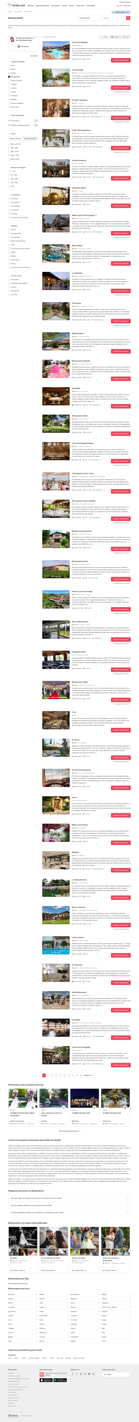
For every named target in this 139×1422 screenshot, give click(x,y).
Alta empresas (12, 1395)
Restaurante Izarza (80, 561)
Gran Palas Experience (81, 130)
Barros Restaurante (80, 622)
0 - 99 (13, 171)
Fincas (13, 65)
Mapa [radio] (127, 37)
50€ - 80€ (14, 148)
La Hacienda (77, 273)
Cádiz (41, 1303)
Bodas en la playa (79, 1358)
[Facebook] (72, 1374)
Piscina (13, 264)
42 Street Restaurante (81, 770)
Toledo (73, 1333)
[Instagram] (85, 1374)
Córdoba (11, 1328)
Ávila (103, 1333)
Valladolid (74, 1324)
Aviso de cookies (13, 1384)
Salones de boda (16, 81)
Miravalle (13, 1258)
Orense (10, 1333)
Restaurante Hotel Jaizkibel (83, 501)
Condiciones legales (14, 1376)
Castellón (11, 1307)
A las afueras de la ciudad (19, 217)
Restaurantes (15, 77)
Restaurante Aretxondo (82, 531)
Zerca (74, 797)
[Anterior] (9, 1108)
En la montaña (15, 206)
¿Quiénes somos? (13, 1398)
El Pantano (76, 303)
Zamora (41, 1341)
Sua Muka (76, 1020)
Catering (13, 84)
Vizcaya (104, 1299)
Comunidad (91, 6)
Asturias (104, 1311)
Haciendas (14, 96)
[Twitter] (76, 1374)
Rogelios (75, 852)
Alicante (11, 1299)
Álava (10, 1324)
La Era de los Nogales (81, 1047)
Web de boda (12, 1406)
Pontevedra (43, 1316)
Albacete (42, 1328)
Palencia (73, 1341)
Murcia (10, 1303)
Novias (64, 6)
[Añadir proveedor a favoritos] (67, 44)
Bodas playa (15, 107)
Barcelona (11, 1294)
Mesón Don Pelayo (80, 825)
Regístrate (127, 6)
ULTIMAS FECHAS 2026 (81, 1113)
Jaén (103, 1328)
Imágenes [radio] (117, 37)
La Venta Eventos (79, 880)
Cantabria (74, 1316)
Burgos (104, 1320)
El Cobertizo (77, 965)
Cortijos (13, 92)
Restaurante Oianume (81, 361)
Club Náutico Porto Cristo (83, 473)
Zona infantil (15, 260)
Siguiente (87, 1075)
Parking (13, 256)
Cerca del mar (15, 202)
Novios (71, 6)
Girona (73, 1303)
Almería (41, 1324)
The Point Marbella (80, 42)
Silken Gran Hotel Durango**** (84, 215)
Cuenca (104, 1324)
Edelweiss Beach (79, 188)
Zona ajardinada (16, 233)
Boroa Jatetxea (78, 907)
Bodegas (14, 99)
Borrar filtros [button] (34, 56)
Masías (13, 69)
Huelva (104, 1337)
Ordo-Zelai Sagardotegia (82, 443)
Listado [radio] (105, 37)
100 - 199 (14, 175)
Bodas (10, 11)
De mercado (15, 279)
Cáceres (42, 1337)
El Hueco (75, 740)
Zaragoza (74, 1311)
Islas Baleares (75, 1294)
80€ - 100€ (14, 152)
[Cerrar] (35, 37)
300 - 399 (14, 183)
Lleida (41, 1320)
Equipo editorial (13, 1400)
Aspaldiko (76, 388)
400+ (13, 186)
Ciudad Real (74, 1337)
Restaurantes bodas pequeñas (18, 1284)
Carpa (13, 245)
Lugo (9, 1341)
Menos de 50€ (16, 144)
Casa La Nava (78, 937)
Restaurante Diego (80, 682)
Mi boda (30, 6)
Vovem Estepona (79, 160)
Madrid (41, 1294)
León (9, 1320)
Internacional (15, 291)
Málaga (104, 1294)
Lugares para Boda (42, 6)
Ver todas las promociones (68, 1131)
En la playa (14, 199)
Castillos (13, 88)
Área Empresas (126, 2)
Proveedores (55, 6)
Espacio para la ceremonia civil (21, 267)
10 (81, 1075)
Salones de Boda (34, 1358)
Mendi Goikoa (77, 333)
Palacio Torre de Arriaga (82, 591)
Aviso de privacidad (14, 1381)
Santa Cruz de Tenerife (109, 1307)
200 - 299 (14, 179)
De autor (14, 287)
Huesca (73, 1328)
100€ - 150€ (15, 155)
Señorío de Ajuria (78, 1258)
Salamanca (42, 1333)
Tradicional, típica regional (19, 283)
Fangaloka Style (79, 652)
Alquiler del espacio (30, 138)
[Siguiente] (130, 1108)
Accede (119, 6)
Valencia (42, 1299)
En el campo (15, 210)
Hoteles (13, 73)
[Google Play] (60, 1381)
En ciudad (14, 214)
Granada (42, 1307)
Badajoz (10, 1337)
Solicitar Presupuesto (120, 60)
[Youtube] (89, 1374)
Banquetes (18, 11)
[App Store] (46, 1381)
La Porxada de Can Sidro (50, 1258)
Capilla (13, 252)
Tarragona (105, 1303)
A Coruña (74, 1320)
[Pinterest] (81, 1374)
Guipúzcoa (74, 1299)
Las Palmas (12, 1311)
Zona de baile (15, 237)
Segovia (104, 1316)
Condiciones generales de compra (18, 1378)
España (109, 1374)
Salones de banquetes (18, 241)
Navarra (73, 1307)
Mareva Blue (77, 245)
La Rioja (10, 1316)
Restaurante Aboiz (80, 416)
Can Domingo (77, 70)
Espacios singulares (17, 103)
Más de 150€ (15, 159)
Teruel (104, 1341)
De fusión (14, 295)
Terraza (13, 230)
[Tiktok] (93, 1374)
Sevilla (41, 1311)
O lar (74, 712)
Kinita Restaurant (79, 992)
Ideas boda (80, 6)
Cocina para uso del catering (20, 248)
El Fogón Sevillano (80, 100)
